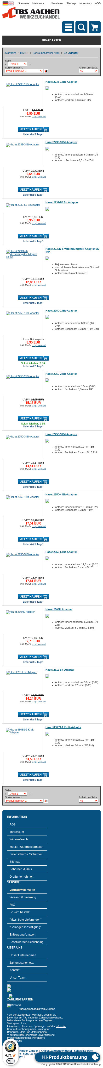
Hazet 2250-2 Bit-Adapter (61, 373)
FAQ (12, 904)
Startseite (23, 3)
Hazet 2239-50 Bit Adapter (62, 202)
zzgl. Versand (39, 116)
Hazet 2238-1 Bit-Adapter (61, 81)
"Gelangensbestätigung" (25, 927)
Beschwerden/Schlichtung (27, 942)
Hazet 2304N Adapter (59, 609)
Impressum (85, 3)
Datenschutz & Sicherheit (26, 854)
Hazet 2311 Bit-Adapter (60, 669)
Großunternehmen (22, 876)
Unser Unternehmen (23, 955)
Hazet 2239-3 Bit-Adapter (61, 142)
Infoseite (61, 1026)
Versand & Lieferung (23, 897)
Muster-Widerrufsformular (26, 847)
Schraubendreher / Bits (46, 52)
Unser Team (17, 977)
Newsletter (57, 3)
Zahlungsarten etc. (22, 962)
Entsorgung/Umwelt (22, 934)
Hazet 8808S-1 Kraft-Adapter (63, 727)
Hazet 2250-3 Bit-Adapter (61, 434)
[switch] (10, 1061)
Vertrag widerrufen (22, 890)
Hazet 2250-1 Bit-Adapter (61, 310)
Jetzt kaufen (31, 129)
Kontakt (14, 970)
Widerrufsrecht (19, 839)
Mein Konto (38, 3)
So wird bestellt (19, 912)
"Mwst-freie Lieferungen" (25, 919)
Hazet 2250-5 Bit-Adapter (61, 551)
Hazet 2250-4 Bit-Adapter (61, 494)
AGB (98, 3)
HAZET (24, 52)
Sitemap (71, 3)
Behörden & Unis (21, 869)
